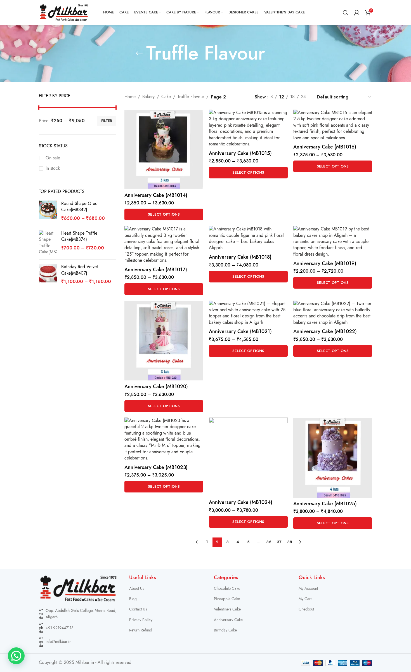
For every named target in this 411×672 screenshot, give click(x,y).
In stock (53, 168)
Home (130, 97)
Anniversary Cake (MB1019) (324, 263)
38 (289, 542)
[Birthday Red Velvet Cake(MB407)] (48, 274)
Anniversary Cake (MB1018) (240, 256)
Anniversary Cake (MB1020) (156, 386)
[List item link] (78, 628)
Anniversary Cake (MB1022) (325, 331)
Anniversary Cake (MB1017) (155, 269)
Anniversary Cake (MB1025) (325, 503)
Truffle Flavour (191, 97)
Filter (106, 120)
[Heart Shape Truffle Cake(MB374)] (48, 242)
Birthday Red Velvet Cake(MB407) (79, 270)
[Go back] (139, 53)
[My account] (356, 12)
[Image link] (78, 588)
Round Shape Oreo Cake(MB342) (79, 207)
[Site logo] (64, 12)
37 (279, 542)
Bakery (148, 97)
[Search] (345, 12)
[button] (16, 655)
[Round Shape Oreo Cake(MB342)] (48, 211)
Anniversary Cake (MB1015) (240, 153)
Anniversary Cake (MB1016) (324, 146)
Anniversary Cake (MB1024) (240, 502)
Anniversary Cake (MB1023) (156, 467)
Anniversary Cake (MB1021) (240, 331)
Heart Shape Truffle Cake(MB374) (79, 236)
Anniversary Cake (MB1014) (155, 195)
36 (268, 542)
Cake (166, 97)
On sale (53, 158)
